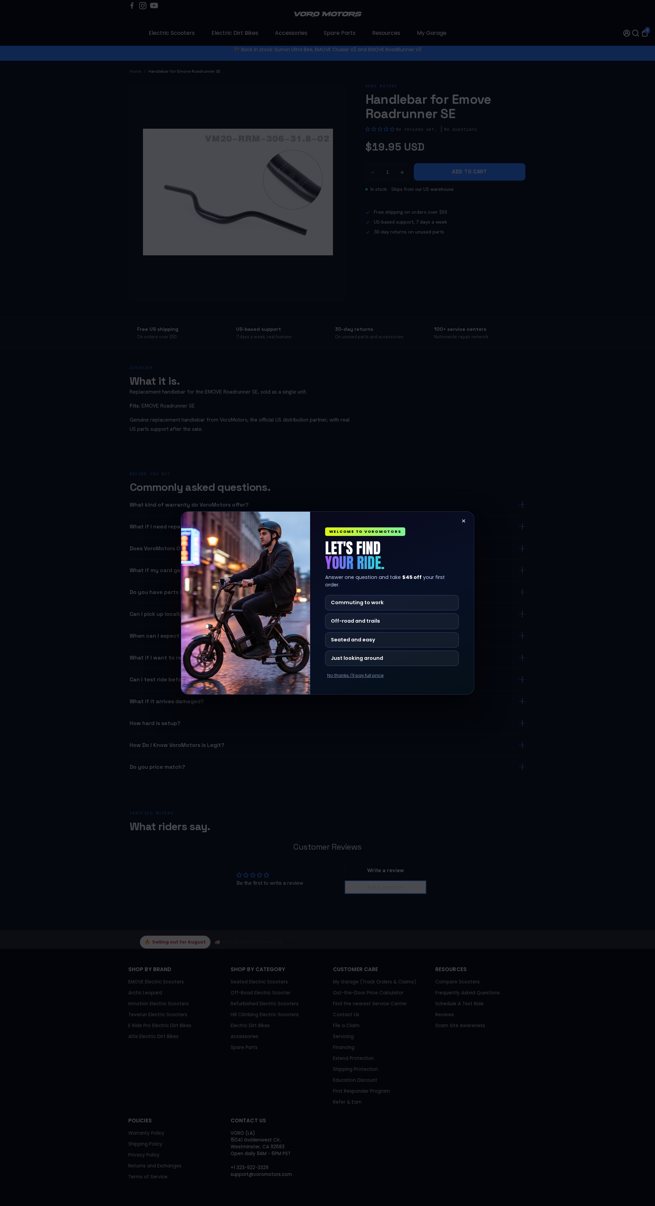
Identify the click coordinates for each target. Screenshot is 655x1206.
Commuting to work (357, 602)
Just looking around (357, 658)
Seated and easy (353, 639)
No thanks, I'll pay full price (355, 675)
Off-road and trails (355, 621)
